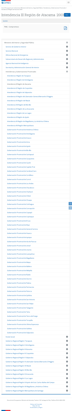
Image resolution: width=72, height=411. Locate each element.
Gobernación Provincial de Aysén (18, 146)
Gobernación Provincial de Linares (19, 250)
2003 (21, 9)
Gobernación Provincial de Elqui (18, 225)
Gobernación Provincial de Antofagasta (21, 134)
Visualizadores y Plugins (36, 407)
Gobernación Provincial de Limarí (19, 246)
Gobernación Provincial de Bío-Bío (19, 150)
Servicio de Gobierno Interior (16, 47)
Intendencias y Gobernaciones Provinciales (55, 8)
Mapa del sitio (36, 406)
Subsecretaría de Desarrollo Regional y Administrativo (25, 59)
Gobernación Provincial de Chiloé (19, 196)
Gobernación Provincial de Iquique (19, 237)
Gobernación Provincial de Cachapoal (20, 154)
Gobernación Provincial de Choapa (19, 200)
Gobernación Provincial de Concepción (21, 208)
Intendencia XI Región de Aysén (18, 117)
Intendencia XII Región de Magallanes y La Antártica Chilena (28, 121)
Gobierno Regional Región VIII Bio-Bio (19, 370)
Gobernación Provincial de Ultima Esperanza (23, 324)
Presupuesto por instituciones (12, 8)
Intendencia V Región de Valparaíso (19, 92)
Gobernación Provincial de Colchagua (20, 204)
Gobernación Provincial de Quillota (19, 295)
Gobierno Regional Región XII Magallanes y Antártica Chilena (27, 387)
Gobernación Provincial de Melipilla (19, 270)
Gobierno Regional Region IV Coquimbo (20, 353)
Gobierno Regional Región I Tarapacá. (19, 341)
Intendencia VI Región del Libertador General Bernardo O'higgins (30, 96)
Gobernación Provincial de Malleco (19, 266)
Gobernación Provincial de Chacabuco (20, 188)
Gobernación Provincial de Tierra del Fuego (22, 316)
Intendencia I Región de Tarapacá (19, 76)
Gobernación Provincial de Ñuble (18, 275)
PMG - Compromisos (66, 28)
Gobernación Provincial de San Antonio (21, 300)
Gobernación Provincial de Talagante (20, 308)
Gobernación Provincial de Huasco (19, 233)
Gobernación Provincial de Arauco (19, 138)
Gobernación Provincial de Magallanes (20, 258)
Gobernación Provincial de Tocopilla (20, 320)
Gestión (5, 21)
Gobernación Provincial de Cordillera (20, 175)
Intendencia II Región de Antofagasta (20, 80)
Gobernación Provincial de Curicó (19, 179)
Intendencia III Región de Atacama (10, 9)
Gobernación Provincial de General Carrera (22, 229)
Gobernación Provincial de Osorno (19, 279)
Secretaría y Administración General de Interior (22, 67)
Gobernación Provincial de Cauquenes (20, 159)
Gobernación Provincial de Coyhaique (20, 217)
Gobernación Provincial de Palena (19, 283)
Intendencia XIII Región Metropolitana (20, 126)
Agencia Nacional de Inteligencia (17, 63)
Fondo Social (10, 337)
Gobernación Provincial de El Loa (18, 221)
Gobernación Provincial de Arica (18, 142)
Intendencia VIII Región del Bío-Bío (19, 105)
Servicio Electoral (12, 51)
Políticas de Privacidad (36, 404)
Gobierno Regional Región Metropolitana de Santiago (24, 391)
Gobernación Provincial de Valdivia (19, 329)
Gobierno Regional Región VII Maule (18, 366)
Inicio (2, 8)
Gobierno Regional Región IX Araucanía (19, 374)
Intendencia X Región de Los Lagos (19, 113)
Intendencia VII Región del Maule (18, 101)
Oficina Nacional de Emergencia (17, 55)
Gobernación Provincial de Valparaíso (20, 333)
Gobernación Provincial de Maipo (19, 262)
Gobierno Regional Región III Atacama (19, 349)
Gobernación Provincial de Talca (18, 312)
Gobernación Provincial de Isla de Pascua (21, 242)
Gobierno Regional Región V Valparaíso (19, 358)
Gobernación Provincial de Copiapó (19, 213)
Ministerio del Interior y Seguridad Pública (32, 8)
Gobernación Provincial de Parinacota (20, 287)
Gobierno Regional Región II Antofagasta (20, 345)
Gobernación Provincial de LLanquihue (20, 254)
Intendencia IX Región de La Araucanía (20, 109)
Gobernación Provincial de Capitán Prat (21, 167)
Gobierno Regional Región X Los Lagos (19, 378)
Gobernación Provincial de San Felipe (20, 304)
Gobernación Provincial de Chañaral (20, 192)
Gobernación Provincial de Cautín (19, 163)
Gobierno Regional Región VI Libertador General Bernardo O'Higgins (30, 362)
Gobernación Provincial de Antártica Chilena (22, 130)
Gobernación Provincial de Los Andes (20, 183)
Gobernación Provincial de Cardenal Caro (21, 171)
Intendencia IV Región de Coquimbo (19, 88)
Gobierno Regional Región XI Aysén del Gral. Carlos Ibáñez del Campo (30, 382)
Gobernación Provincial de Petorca (19, 291)
